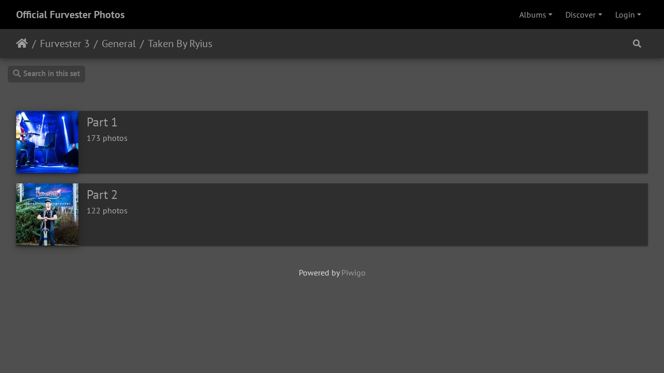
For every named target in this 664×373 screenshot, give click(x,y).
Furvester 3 (65, 43)
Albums (532, 14)
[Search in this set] (637, 43)
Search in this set (51, 73)
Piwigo (353, 272)
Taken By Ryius (180, 43)
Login (625, 14)
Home (22, 43)
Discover (580, 14)
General (119, 43)
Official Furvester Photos (70, 14)
